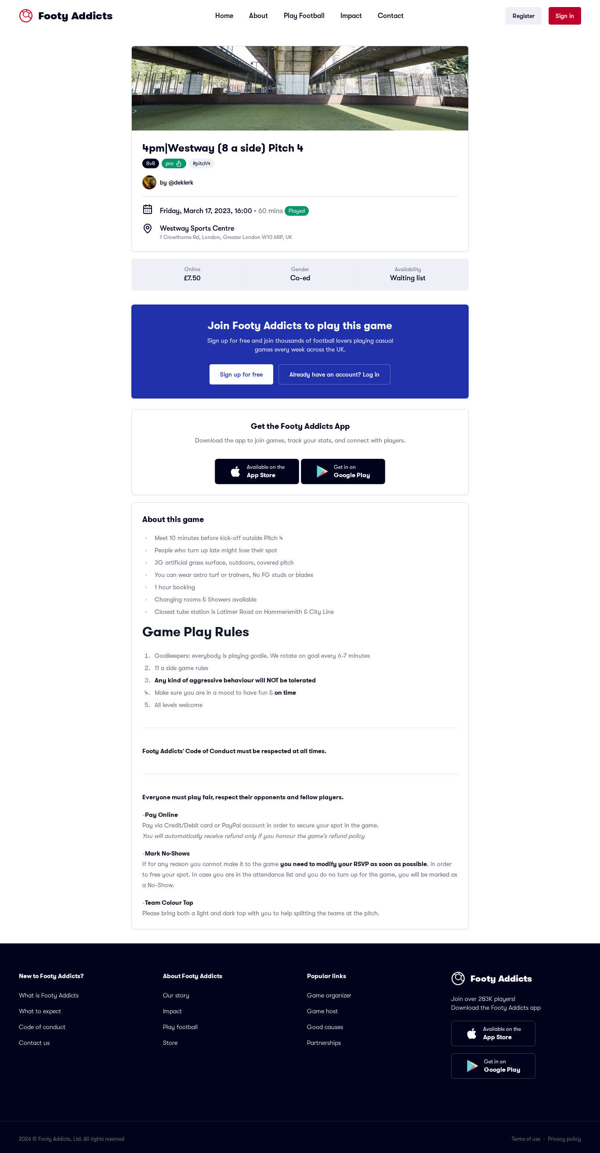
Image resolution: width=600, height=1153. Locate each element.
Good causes (325, 1026)
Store (170, 1042)
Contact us (34, 1042)
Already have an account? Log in (334, 374)
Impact (351, 16)
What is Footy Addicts (49, 995)
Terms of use (526, 1139)
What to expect (40, 1011)
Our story (176, 995)
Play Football (304, 16)
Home (224, 16)
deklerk (183, 182)
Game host (322, 1011)
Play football (180, 1026)
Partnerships (324, 1042)
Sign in (565, 15)
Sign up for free (241, 374)
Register (524, 15)
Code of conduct (42, 1026)
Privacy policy (564, 1139)
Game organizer (329, 995)
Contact (391, 16)
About (258, 16)
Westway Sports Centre (197, 228)
